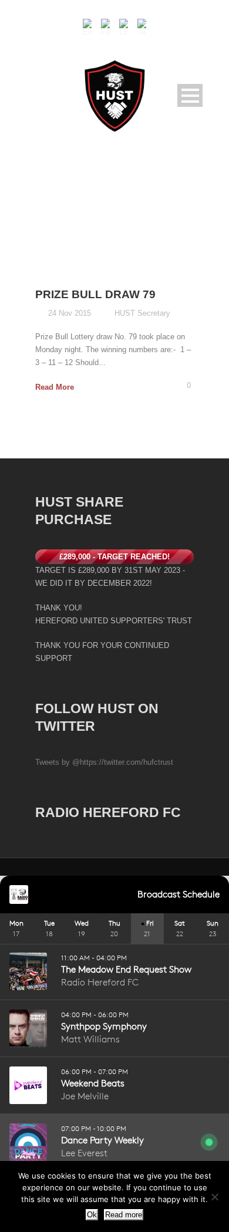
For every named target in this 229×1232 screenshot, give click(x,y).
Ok (92, 1214)
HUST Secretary (142, 313)
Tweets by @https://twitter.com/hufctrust (104, 762)
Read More (54, 387)
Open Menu (190, 95)
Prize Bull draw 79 (95, 294)
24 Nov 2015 (69, 313)
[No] (214, 1197)
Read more (123, 1214)
